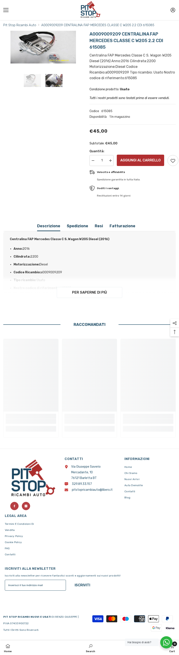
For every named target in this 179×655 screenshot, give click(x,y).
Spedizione (77, 226)
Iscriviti (82, 585)
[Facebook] (14, 506)
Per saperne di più (89, 292)
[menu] (6, 10)
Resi (99, 226)
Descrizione (48, 226)
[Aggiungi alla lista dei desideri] (172, 160)
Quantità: (97, 151)
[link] (31, 421)
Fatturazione (122, 226)
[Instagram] (26, 506)
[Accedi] (173, 10)
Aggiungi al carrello (140, 160)
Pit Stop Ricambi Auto (19, 25)
